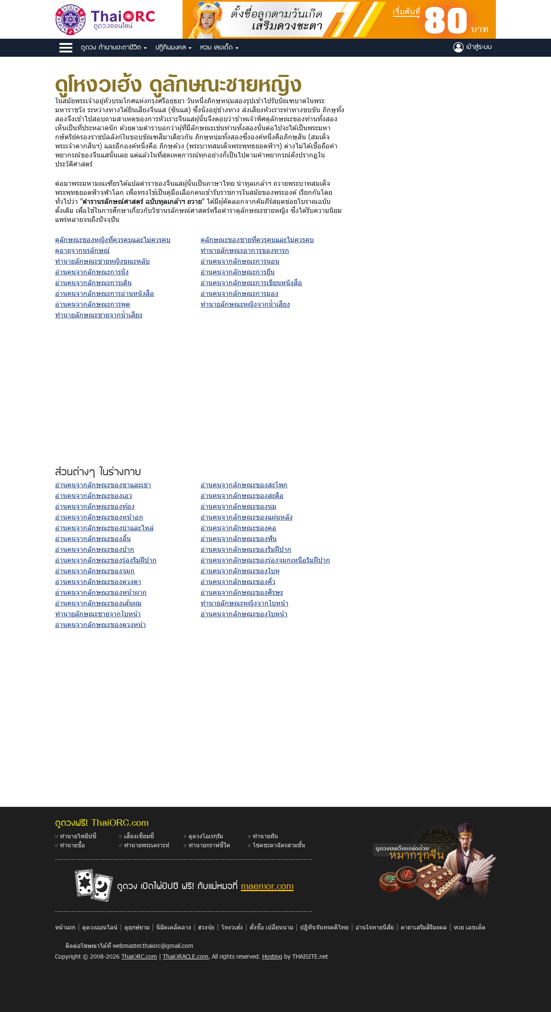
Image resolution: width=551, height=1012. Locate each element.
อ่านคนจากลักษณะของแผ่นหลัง (247, 516)
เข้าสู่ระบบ (478, 46)
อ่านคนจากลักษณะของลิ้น (93, 538)
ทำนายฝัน (265, 836)
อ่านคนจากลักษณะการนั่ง (92, 271)
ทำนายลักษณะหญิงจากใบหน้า (244, 602)
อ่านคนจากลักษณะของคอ (238, 527)
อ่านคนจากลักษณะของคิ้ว (238, 581)
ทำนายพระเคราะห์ (146, 845)
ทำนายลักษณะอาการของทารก (245, 250)
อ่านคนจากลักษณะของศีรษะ (242, 592)
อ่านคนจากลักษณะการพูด (92, 303)
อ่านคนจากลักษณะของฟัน (239, 538)
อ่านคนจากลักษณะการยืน (238, 271)
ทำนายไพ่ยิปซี (78, 836)
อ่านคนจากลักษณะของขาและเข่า (103, 484)
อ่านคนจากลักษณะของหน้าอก (99, 516)
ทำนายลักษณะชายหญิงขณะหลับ (102, 260)
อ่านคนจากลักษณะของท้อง (95, 506)
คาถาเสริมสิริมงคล (424, 927)
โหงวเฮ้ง (232, 927)
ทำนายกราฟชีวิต (209, 845)
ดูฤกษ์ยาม (136, 927)
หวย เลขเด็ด (217, 47)
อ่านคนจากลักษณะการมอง (240, 293)
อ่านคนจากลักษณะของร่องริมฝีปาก (106, 559)
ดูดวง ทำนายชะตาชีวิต (112, 47)
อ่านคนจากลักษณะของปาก (94, 549)
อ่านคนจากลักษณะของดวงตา (98, 581)
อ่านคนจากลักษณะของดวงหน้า (100, 624)
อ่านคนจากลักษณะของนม (238, 506)
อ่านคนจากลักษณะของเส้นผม (98, 602)
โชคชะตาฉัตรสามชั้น (279, 845)
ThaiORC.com (139, 956)
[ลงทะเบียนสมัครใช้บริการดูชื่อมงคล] (339, 18)
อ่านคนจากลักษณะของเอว (93, 495)
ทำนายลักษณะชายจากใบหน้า (98, 613)
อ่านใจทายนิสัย (375, 927)
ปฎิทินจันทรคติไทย (324, 927)
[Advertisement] (200, 394)
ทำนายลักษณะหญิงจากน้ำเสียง (245, 303)
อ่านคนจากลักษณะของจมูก (95, 570)
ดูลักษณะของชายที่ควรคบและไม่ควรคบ (257, 239)
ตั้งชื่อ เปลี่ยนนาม (271, 927)
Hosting (272, 956)
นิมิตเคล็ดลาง (173, 927)
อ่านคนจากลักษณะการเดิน (93, 282)
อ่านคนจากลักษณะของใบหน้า (244, 613)
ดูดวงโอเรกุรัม (206, 836)
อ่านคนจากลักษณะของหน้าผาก (101, 592)
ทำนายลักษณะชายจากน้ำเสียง (98, 314)
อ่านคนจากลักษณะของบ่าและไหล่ (104, 527)
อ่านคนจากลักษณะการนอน (240, 260)
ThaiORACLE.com (185, 956)
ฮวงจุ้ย (206, 927)
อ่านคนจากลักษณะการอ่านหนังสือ (104, 293)
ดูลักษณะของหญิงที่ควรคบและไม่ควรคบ (112, 239)
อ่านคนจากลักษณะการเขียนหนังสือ (251, 282)
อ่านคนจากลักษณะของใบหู (240, 570)
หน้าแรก (65, 927)
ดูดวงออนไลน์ (100, 927)
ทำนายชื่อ (72, 845)
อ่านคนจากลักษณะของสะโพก (244, 484)
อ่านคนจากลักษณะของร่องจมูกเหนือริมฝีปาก (265, 559)
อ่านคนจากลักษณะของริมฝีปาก (246, 549)
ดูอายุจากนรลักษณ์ (82, 250)
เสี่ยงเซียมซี (139, 836)
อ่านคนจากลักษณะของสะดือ (242, 495)
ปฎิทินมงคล (172, 47)
